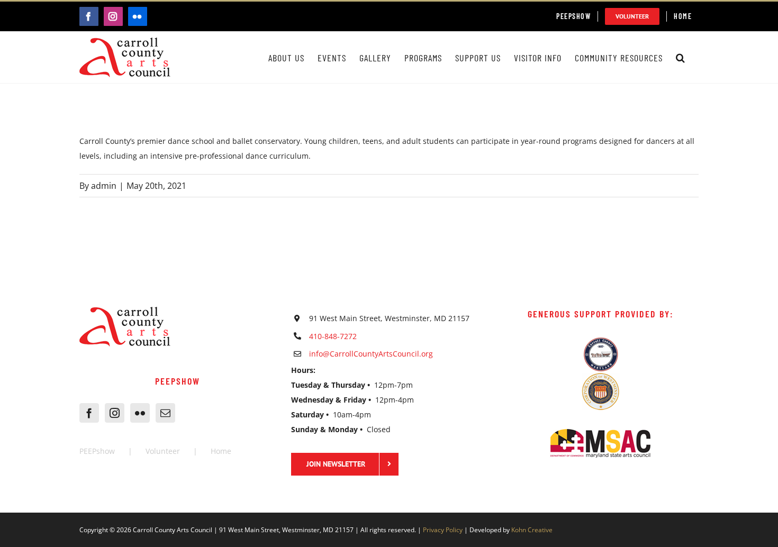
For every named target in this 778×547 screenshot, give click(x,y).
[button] (680, 57)
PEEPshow (97, 451)
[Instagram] (114, 413)
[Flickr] (140, 413)
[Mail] (165, 413)
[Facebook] (89, 413)
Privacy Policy (443, 529)
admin (103, 186)
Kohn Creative (532, 529)
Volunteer (163, 451)
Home (221, 451)
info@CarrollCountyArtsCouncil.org (371, 354)
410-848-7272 (333, 336)
